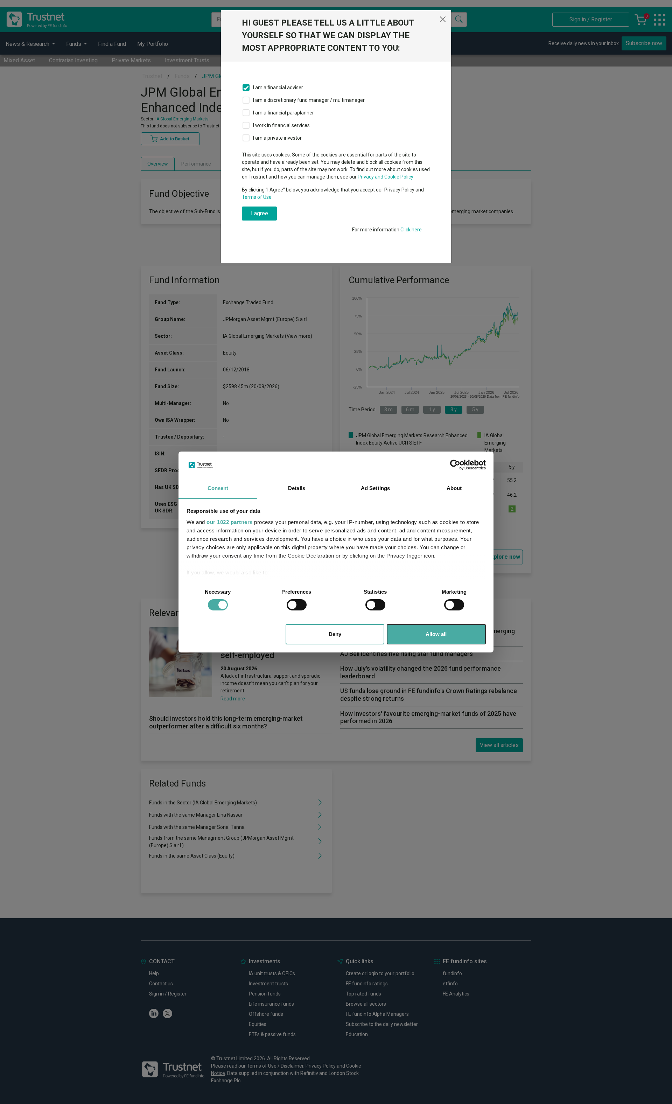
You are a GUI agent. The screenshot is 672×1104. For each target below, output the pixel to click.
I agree (259, 213)
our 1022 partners (229, 522)
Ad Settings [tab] (375, 488)
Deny (335, 634)
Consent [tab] (218, 488)
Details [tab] (296, 488)
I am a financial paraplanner (283, 113)
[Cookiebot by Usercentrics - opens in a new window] (455, 465)
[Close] (442, 19)
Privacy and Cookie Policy (385, 177)
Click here (411, 229)
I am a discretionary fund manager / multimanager (309, 100)
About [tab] (454, 488)
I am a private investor (277, 138)
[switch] (297, 604)
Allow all (436, 634)
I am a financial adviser (278, 87)
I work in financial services (281, 125)
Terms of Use (257, 197)
